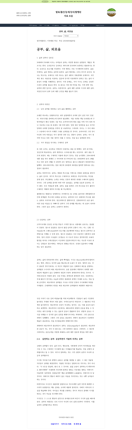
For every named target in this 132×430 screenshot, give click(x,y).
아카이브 (33, 25)
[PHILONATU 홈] (47, 1)
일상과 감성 (73, 25)
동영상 (64, 25)
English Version (100, 25)
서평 (46, 25)
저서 (40, 25)
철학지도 (55, 25)
